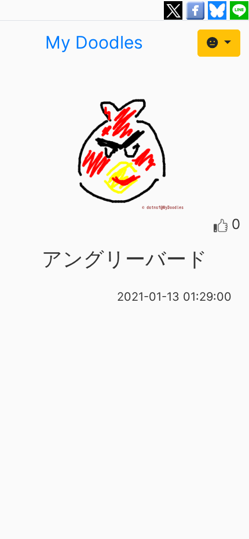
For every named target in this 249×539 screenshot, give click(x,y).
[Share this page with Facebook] (197, 9)
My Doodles (94, 42)
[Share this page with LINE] (239, 9)
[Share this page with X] (175, 9)
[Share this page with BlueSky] (219, 9)
